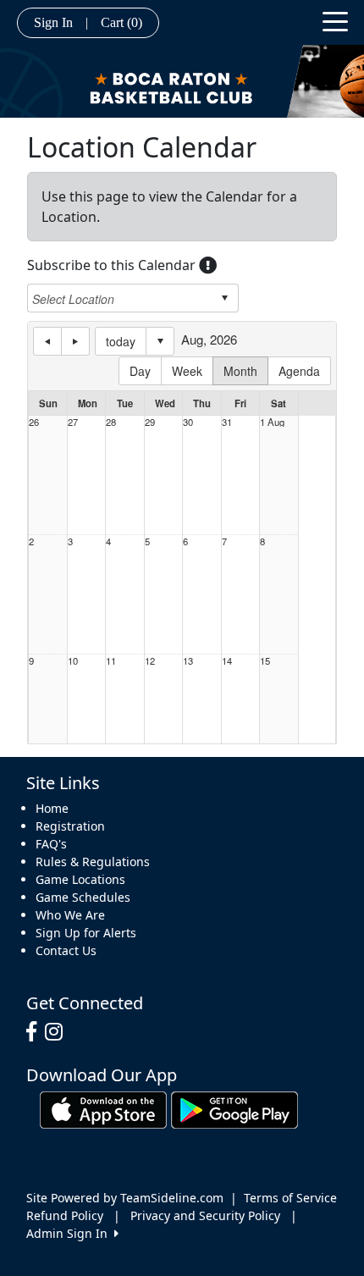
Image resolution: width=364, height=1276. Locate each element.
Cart (121, 22)
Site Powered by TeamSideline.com (124, 1198)
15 (265, 661)
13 (188, 661)
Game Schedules (83, 897)
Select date (160, 341)
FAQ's (51, 844)
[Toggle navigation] (335, 20)
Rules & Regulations (93, 861)
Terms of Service (290, 1198)
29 (150, 422)
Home (52, 808)
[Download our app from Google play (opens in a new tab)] (234, 1109)
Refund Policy (64, 1215)
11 (111, 661)
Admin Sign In (70, 1233)
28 (111, 422)
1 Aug (272, 422)
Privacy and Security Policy (205, 1215)
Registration (70, 826)
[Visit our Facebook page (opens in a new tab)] (35, 1032)
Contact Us (66, 950)
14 (227, 661)
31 (227, 422)
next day (75, 341)
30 (188, 422)
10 (73, 661)
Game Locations (80, 879)
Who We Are (70, 915)
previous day (47, 341)
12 (150, 661)
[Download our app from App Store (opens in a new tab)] (103, 1109)
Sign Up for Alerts (86, 933)
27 (73, 422)
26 (34, 422)
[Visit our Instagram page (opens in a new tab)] (58, 1032)
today (120, 341)
